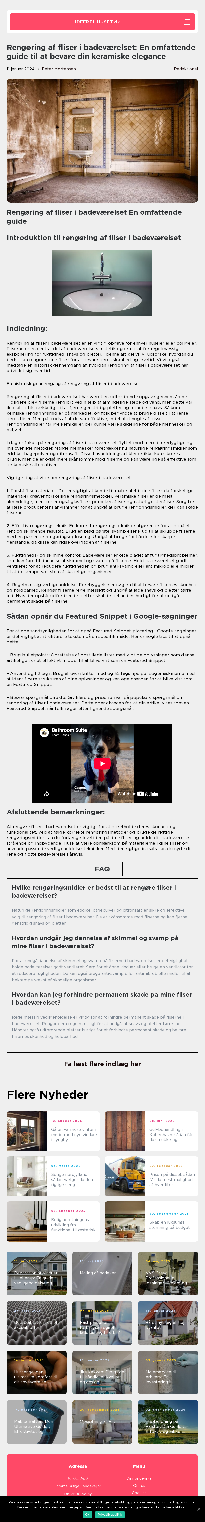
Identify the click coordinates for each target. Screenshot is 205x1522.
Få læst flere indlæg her (102, 1064)
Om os (139, 1485)
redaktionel (186, 69)
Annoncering (139, 1478)
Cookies (139, 1493)
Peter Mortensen (59, 69)
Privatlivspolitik (110, 1514)
